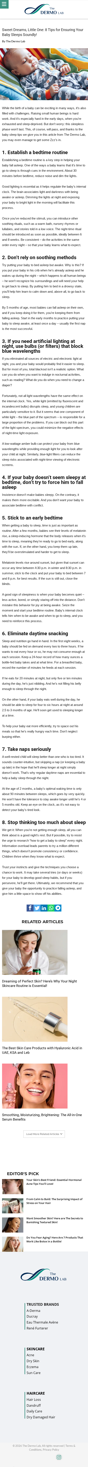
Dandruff (34, 1405)
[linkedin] (44, 908)
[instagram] (45, 1459)
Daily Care (34, 1411)
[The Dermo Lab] (43, 9)
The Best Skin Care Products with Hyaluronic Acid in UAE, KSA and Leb (42, 1050)
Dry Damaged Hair (41, 1417)
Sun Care (34, 1373)
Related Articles (42, 922)
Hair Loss (34, 1399)
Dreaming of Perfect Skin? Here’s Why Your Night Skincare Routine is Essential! (39, 983)
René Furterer (37, 1328)
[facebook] (30, 908)
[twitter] (37, 908)
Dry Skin (33, 1361)
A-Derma (33, 1310)
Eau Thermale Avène (42, 1322)
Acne (30, 1355)
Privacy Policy (51, 1449)
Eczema (32, 1367)
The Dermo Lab (15, 41)
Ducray (32, 1316)
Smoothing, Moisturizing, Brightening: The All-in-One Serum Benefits (42, 1117)
